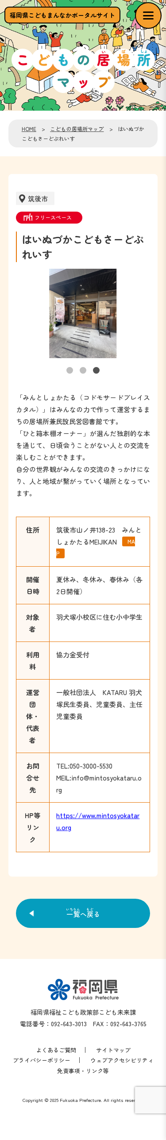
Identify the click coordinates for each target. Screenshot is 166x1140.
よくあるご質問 (56, 1050)
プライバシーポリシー (41, 1060)
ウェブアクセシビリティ (122, 1060)
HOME (29, 128)
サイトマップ (113, 1050)
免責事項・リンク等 (83, 1071)
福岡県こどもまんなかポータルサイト (62, 15)
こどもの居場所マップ (77, 128)
